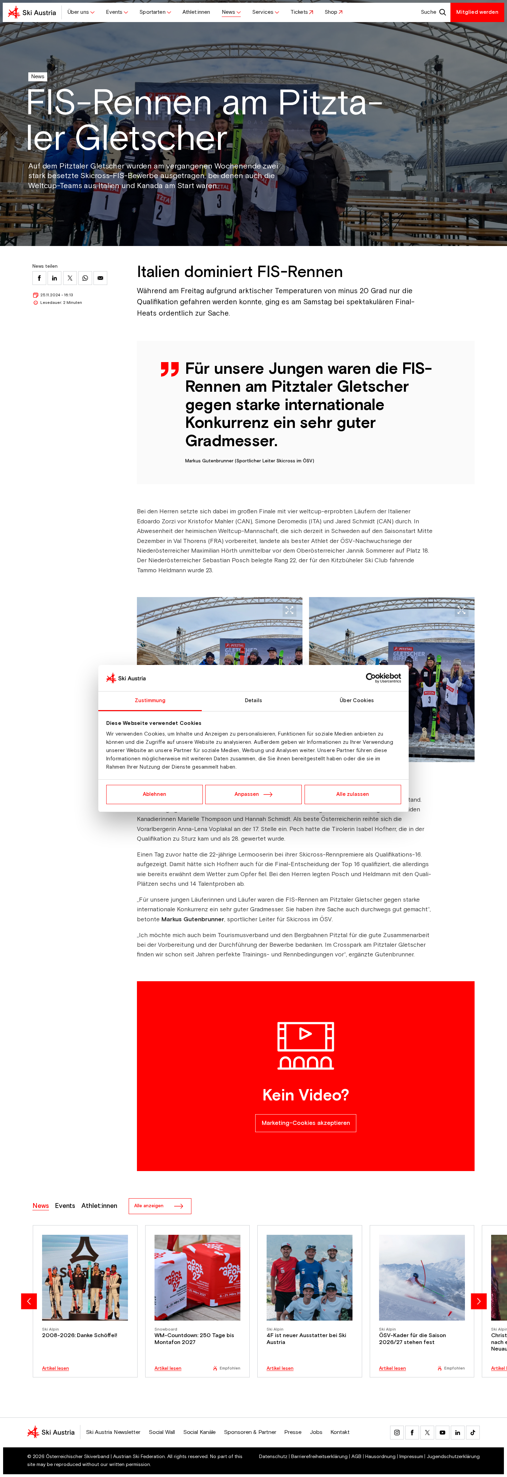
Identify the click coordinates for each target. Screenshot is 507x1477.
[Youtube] (442, 1432)
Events (65, 1206)
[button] (81, 12)
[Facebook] (412, 1432)
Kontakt (339, 1432)
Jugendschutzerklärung (453, 1457)
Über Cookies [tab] (357, 700)
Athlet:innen (99, 1206)
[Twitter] (427, 1432)
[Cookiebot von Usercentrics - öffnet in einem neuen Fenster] (371, 678)
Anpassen (247, 794)
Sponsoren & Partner (250, 1432)
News (37, 76)
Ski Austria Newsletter (113, 1432)
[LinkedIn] (458, 1432)
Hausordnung (380, 1457)
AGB (356, 1457)
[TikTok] (473, 1432)
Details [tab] (253, 700)
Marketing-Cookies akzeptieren (306, 1123)
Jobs (316, 1432)
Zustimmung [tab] (150, 700)
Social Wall (162, 1432)
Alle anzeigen (148, 1206)
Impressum (411, 1457)
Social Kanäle (199, 1432)
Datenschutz (273, 1457)
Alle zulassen (352, 794)
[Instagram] (397, 1432)
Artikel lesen (55, 1368)
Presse (292, 1432)
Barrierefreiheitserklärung (319, 1457)
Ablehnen (154, 794)
